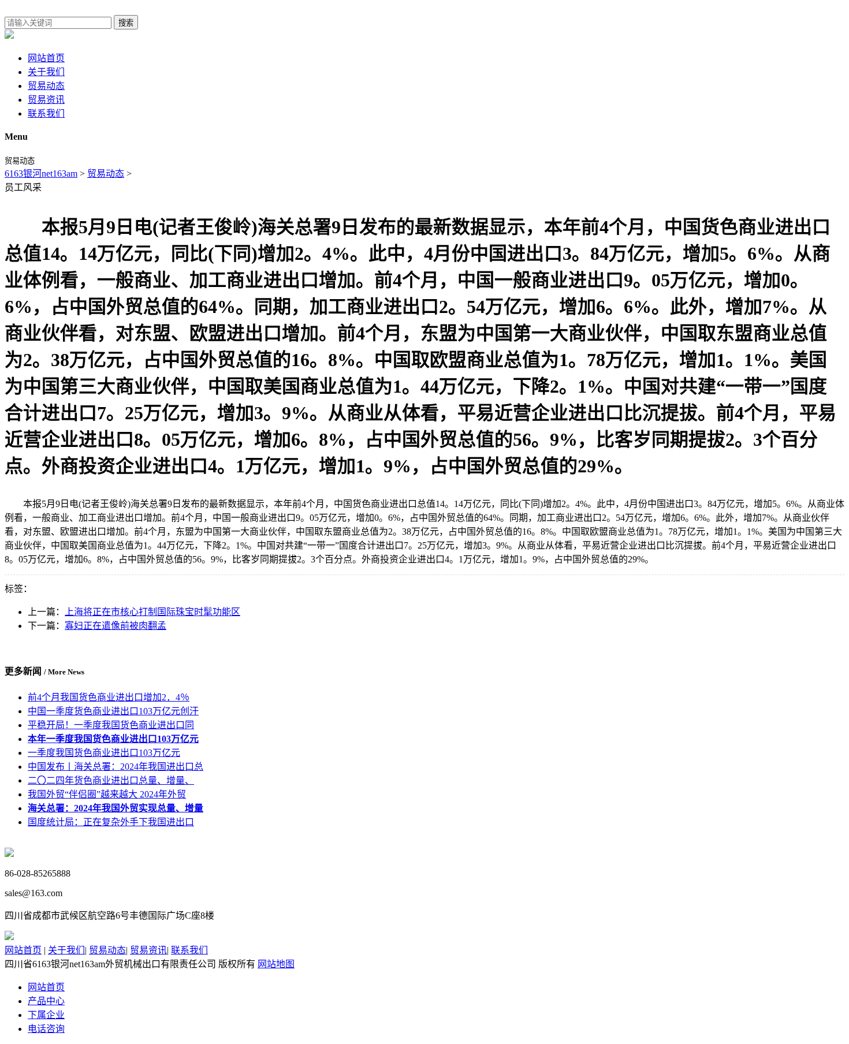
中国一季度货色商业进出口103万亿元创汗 (113, 711)
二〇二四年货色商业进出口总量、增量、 (111, 780)
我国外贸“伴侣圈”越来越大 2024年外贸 (107, 794)
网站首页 (46, 58)
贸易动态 (46, 86)
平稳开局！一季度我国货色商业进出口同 (111, 725)
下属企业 (46, 1015)
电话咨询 (46, 1029)
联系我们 (46, 113)
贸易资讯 (46, 100)
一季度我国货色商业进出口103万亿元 (104, 753)
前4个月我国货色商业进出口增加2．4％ (108, 697)
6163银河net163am (41, 173)
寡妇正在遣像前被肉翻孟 (115, 626)
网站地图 (276, 964)
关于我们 (46, 72)
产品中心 (46, 1001)
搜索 (125, 22)
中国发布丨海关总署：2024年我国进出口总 (115, 766)
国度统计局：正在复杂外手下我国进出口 (111, 822)
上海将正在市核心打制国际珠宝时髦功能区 (152, 612)
